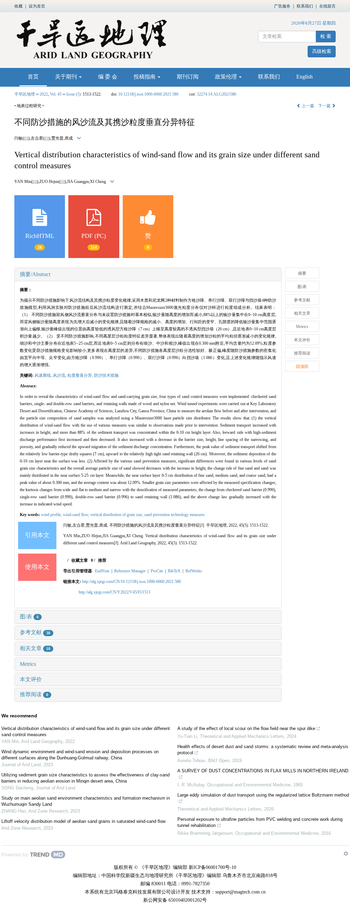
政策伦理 (226, 77)
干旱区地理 (24, 94)
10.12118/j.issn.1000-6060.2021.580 (148, 94)
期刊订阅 (188, 77)
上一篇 (307, 105)
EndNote (102, 571)
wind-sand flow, (76, 514)
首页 (33, 77)
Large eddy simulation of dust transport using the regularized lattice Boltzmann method (263, 795)
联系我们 (305, 6)
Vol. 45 (56, 94)
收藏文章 (79, 560)
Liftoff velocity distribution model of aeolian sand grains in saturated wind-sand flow (83, 821)
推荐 (102, 560)
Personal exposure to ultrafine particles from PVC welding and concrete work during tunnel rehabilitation (259, 822)
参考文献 (35, 632)
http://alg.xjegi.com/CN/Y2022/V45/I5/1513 (114, 592)
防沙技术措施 (106, 375)
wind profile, (52, 514)
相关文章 (35, 648)
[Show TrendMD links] (346, 853)
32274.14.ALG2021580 (216, 94)
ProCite (157, 571)
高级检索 (321, 51)
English (304, 77)
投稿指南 (145, 77)
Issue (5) (73, 94)
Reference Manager (130, 571)
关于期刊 (66, 77)
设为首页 (37, 6)
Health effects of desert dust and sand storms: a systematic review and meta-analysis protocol (262, 749)
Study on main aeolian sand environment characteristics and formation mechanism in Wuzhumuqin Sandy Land (85, 801)
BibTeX (174, 571)
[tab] (148, 274)
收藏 (18, 6)
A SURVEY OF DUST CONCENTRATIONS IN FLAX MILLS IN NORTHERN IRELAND (262, 770)
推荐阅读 (34, 694)
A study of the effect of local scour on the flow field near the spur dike (246, 728)
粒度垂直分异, (80, 375)
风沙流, (60, 375)
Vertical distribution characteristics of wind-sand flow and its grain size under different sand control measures (85, 731)
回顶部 (302, 366)
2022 (44, 94)
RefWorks (194, 571)
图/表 (29, 616)
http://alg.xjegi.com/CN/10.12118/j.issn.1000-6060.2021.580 (131, 581)
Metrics (28, 664)
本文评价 (31, 679)
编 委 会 (107, 77)
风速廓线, (44, 375)
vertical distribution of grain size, (117, 514)
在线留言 (327, 6)
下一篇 (325, 105)
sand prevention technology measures (174, 514)
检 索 (325, 36)
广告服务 (282, 6)
